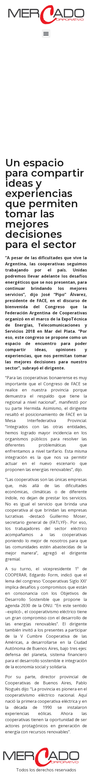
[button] (46, 33)
